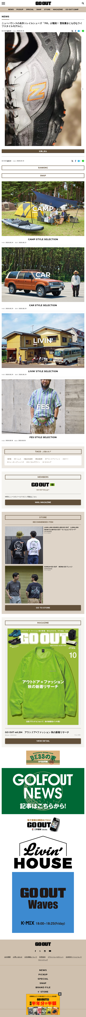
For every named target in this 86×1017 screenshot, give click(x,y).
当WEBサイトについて (74, 957)
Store (47, 9)
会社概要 (7, 957)
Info (80, 7)
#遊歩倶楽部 (28, 459)
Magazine (58, 9)
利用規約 (42, 957)
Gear (14, 7)
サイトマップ (43, 960)
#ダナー (65, 459)
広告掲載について (31, 957)
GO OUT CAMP (72, 9)
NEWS (43, 970)
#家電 (9, 459)
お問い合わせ (17, 957)
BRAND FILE (43, 987)
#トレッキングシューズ (15, 462)
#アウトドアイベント (52, 459)
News (11, 9)
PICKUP (19, 9)
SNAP (38, 9)
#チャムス (17, 459)
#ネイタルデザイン (33, 462)
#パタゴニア (47, 462)
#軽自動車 (38, 459)
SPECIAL (30, 9)
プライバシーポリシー (55, 957)
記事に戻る (43, 151)
